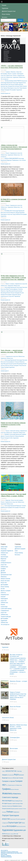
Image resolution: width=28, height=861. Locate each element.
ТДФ (19, 822)
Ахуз (16, 774)
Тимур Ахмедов (5, 367)
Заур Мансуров (10, 291)
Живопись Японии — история (18, 681)
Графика (8, 72)
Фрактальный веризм (6, 856)
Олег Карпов (4, 88)
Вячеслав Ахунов (9, 84)
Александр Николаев (21, 287)
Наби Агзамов (23, 86)
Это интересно (4, 79)
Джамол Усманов (18, 289)
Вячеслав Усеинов (5, 212)
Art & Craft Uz (4, 850)
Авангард (3, 549)
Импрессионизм (5, 578)
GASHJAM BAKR (13, 158)
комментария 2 (5, 371)
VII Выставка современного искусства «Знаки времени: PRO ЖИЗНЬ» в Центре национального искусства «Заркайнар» (13, 277)
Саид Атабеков (16, 214)
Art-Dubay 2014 (8, 210)
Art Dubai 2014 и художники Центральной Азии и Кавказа (13, 200)
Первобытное (5, 594)
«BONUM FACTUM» (11, 771)
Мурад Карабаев (20, 212)
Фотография (13, 89)
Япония (8, 834)
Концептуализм (18, 291)
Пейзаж (9, 811)
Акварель (5, 775)
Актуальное (24, 81)
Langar (3, 771)
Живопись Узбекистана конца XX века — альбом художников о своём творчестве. (18, 727)
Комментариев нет (5, 93)
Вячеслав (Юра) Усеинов (7, 289)
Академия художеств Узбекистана (9, 851)
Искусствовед (6, 14)
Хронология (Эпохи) (8, 717)
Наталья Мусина (5, 365)
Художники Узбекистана (19, 77)
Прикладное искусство (13, 88)
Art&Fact (7, 158)
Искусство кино (5, 580)
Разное (15, 75)
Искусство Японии (15, 706)
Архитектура (4, 557)
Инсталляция (16, 86)
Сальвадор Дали (15, 737)
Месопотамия (14, 748)
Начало (4, 5)
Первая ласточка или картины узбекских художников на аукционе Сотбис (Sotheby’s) (13, 424)
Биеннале (21, 775)
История (4, 803)
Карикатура (9, 806)
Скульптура (4, 606)
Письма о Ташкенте (6, 855)
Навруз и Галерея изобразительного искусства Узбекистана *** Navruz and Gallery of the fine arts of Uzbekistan (18, 695)
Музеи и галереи (12, 73)
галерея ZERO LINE (14, 833)
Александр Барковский (6, 82)
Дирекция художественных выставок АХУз (11, 852)
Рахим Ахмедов (5, 438)
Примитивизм (13, 819)
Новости (3, 592)
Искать (20, 20)
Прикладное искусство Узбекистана (4, 600)
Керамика (15, 806)
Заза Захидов (8, 86)
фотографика (8, 507)
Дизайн (3, 570)
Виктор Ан (10, 778)
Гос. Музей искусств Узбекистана (14, 785)
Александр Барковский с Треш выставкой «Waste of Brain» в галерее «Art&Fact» (13, 495)
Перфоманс (16, 812)
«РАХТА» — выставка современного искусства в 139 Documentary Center (12, 66)
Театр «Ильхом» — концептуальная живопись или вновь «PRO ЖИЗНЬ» (12, 351)
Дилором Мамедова (15, 789)
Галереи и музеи (8, 781)
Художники (5, 8)
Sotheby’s (7, 434)
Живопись (13, 72)
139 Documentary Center (11, 81)
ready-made (4, 547)
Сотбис (11, 438)
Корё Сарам (4, 854)
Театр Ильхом (22, 365)
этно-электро (22, 160)
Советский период (14, 430)
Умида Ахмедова (5, 89)
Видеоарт (9, 160)
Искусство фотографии (17, 500)
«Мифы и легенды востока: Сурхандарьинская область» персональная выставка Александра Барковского (14, 147)
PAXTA (19, 81)
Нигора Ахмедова (15, 292)
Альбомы (3, 555)
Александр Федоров (18, 82)
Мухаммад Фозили (5, 292)
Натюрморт (20, 808)
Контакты (4, 17)
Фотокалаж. (22, 507)
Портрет (3, 596)
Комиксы (20, 806)
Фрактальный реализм (21, 826)
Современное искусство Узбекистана (15, 356)
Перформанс (15, 160)
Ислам (3, 588)
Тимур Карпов (22, 88)
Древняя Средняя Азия (8, 11)
